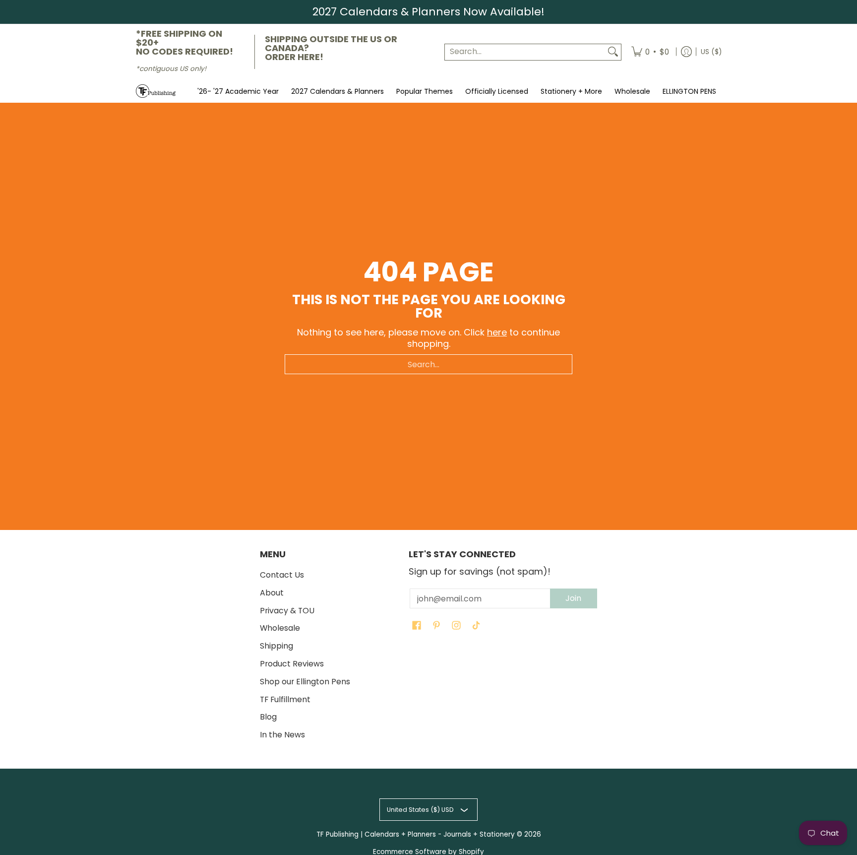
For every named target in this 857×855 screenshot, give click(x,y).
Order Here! (294, 57)
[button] (417, 626)
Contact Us (282, 575)
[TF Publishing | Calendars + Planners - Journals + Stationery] (156, 91)
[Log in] (686, 52)
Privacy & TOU (287, 610)
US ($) (711, 51)
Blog (268, 717)
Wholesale (280, 628)
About (272, 592)
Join (573, 598)
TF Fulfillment (285, 699)
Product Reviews (292, 663)
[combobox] (525, 52)
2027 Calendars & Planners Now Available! (428, 11)
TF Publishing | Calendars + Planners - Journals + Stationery (415, 834)
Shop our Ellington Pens (305, 681)
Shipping (276, 646)
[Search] (613, 52)
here (497, 332)
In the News (282, 734)
